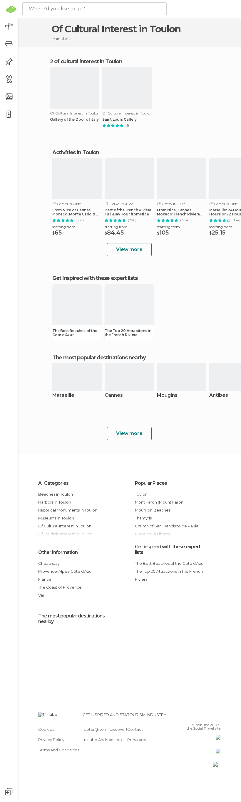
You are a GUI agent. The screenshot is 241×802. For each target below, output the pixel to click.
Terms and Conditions (58, 750)
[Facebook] (193, 716)
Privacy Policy (51, 739)
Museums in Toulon (56, 518)
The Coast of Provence (60, 587)
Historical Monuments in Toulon (67, 510)
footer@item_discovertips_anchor (115, 729)
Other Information (58, 552)
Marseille (63, 395)
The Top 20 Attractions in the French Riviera (128, 333)
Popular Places (151, 483)
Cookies (46, 729)
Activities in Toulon (75, 152)
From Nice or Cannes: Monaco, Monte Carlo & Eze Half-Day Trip (73, 212)
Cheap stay (49, 563)
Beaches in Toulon (55, 494)
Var (41, 595)
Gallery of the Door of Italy (74, 119)
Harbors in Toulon (54, 502)
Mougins (167, 395)
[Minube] (11, 9)
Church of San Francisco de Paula (166, 526)
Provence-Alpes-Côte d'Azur (65, 571)
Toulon (141, 494)
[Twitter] (201, 716)
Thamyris (143, 518)
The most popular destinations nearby (98, 357)
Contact (135, 729)
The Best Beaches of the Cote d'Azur (74, 333)
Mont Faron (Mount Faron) (160, 502)
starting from (63, 227)
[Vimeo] (209, 716)
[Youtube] (216, 716)
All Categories (53, 483)
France (44, 579)
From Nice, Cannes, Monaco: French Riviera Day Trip (178, 212)
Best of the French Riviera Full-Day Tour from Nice (128, 212)
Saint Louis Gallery (119, 119)
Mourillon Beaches (152, 510)
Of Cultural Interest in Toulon (64, 526)
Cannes (114, 395)
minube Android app (102, 739)
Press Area (137, 739)
